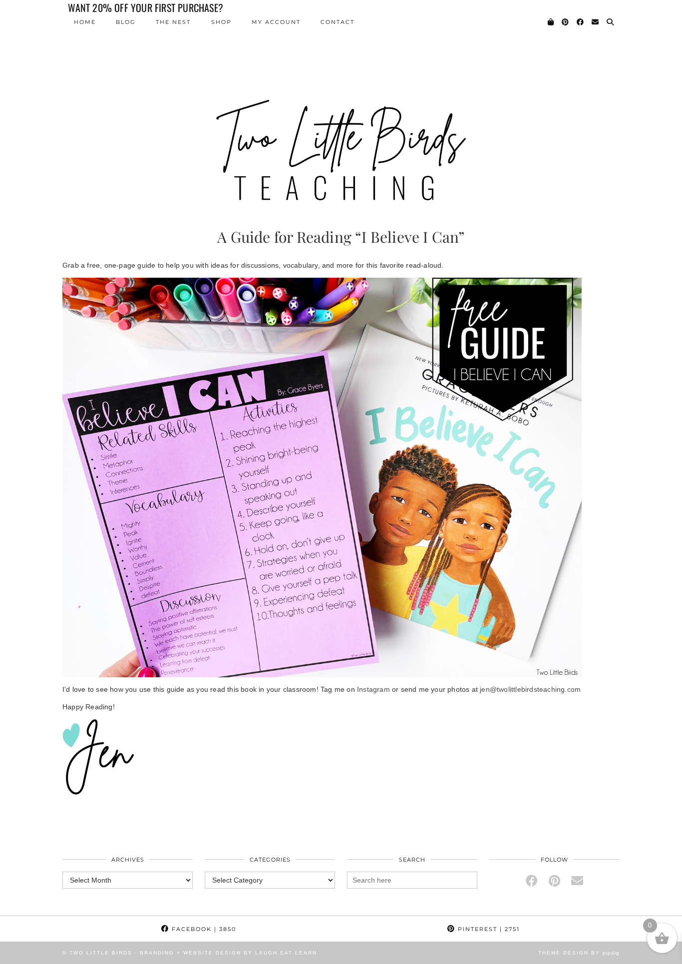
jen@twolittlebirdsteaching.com (530, 689)
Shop (221, 21)
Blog (126, 21)
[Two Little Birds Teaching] (341, 105)
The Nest (173, 21)
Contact (337, 21)
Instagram (374, 689)
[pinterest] (554, 881)
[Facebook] (581, 21)
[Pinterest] (566, 21)
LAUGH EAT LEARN (286, 953)
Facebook (202, 929)
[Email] (596, 21)
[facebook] (532, 881)
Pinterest (487, 929)
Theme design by (579, 953)
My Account (276, 21)
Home (85, 21)
